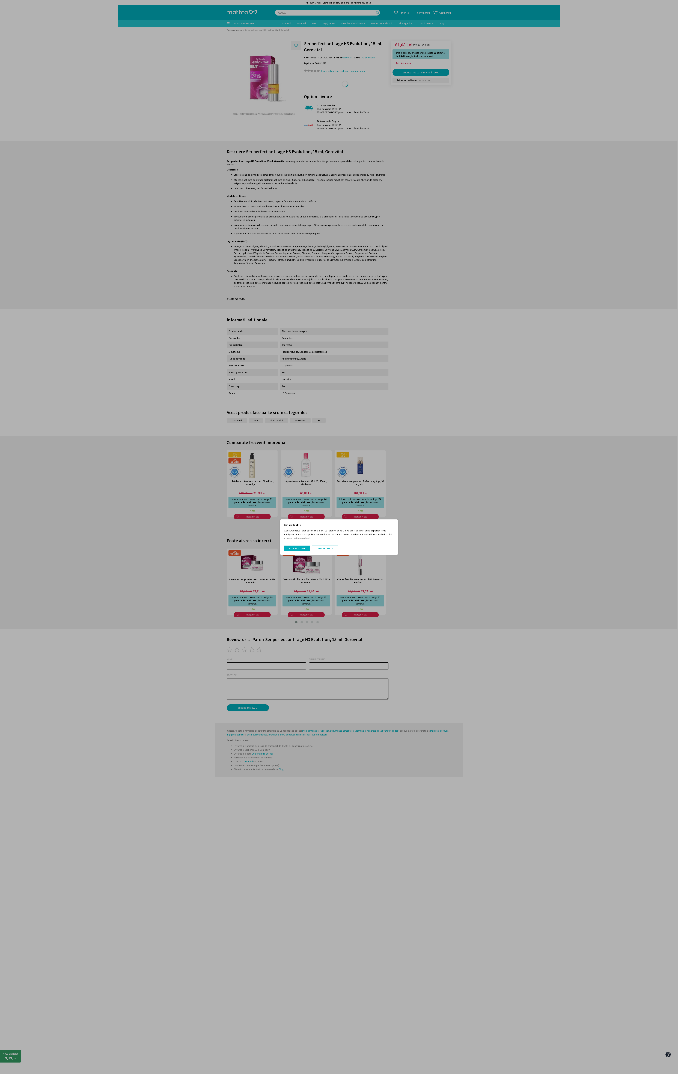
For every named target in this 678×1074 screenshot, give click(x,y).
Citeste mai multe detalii (297, 538)
